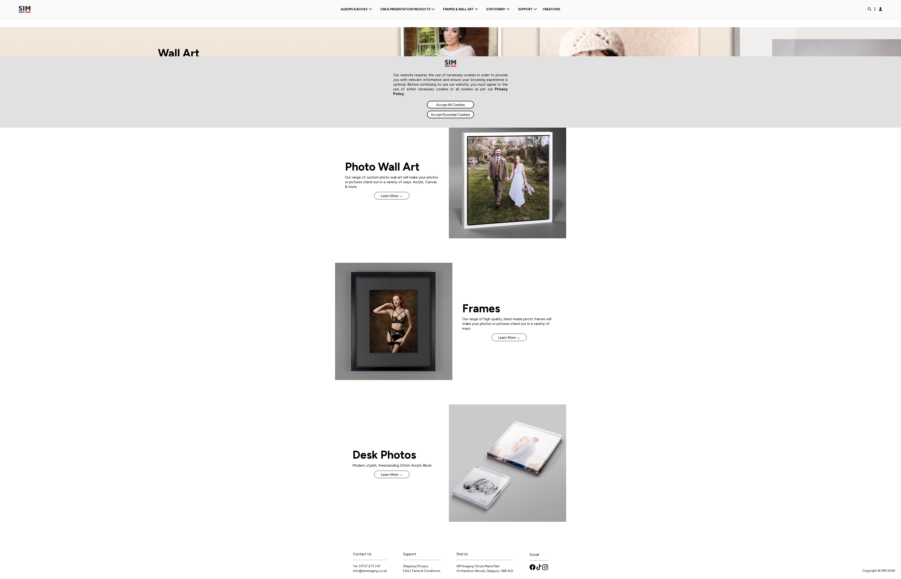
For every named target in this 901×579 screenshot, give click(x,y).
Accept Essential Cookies (450, 115)
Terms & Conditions (426, 571)
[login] (880, 9)
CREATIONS (551, 9)
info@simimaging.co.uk (370, 571)
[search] (869, 9)
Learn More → (392, 196)
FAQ (406, 571)
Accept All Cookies (450, 105)
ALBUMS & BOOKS (354, 9)
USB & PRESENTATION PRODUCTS (405, 9)
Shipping (409, 566)
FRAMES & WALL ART (458, 9)
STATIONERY (495, 9)
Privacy (423, 566)
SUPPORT (525, 9)
